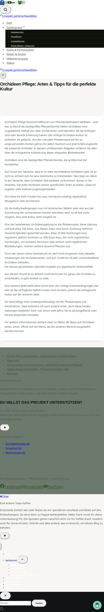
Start (9, 23)
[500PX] (16, 3)
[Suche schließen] (5, 596)
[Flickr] (13, 3)
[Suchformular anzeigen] (5, 10)
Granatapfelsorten (18, 41)
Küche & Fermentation (20, 50)
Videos (10, 63)
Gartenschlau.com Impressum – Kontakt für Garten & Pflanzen (45, 365)
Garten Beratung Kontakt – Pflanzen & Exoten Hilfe (38, 369)
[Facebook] (2, 3)
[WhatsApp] (23, 3)
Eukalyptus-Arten (17, 32)
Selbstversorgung (17, 58)
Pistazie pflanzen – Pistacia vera (22, 46)
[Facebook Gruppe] (20, 3)
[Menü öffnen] (3, 75)
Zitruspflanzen (16, 36)
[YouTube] (9, 3)
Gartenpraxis (11, 560)
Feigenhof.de (13, 448)
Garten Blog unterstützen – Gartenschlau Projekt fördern (41, 356)
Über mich (13, 360)
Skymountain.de (15, 452)
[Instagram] (6, 3)
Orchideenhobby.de (17, 444)
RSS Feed (12, 373)
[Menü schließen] (0, 546)
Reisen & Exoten (16, 54)
